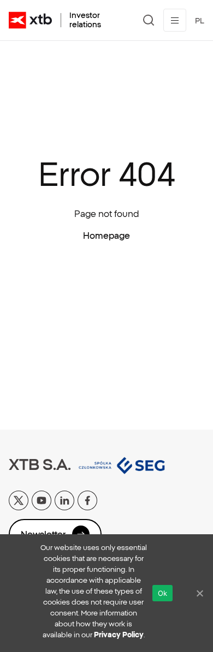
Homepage (106, 235)
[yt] (41, 499)
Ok (163, 593)
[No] (199, 593)
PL (199, 20)
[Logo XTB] (30, 20)
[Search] (149, 20)
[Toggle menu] (174, 20)
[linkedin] (64, 499)
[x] (18, 499)
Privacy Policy (119, 635)
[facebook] (87, 499)
